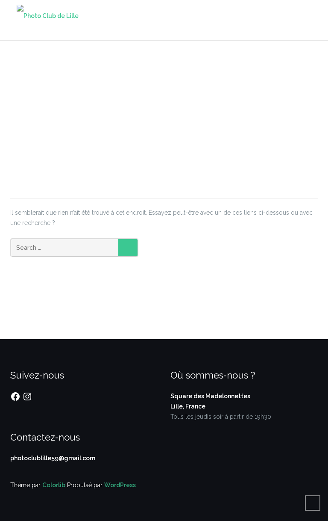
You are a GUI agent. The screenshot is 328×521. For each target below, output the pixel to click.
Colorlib (53, 485)
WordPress (120, 485)
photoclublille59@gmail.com (52, 458)
